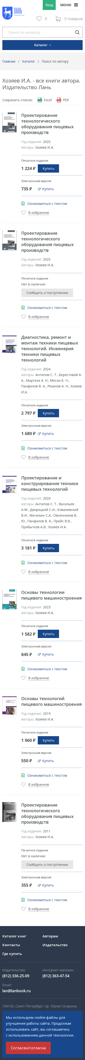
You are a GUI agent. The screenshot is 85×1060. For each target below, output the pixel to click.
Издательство (55, 944)
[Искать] (77, 32)
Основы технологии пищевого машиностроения (51, 595)
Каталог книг (14, 936)
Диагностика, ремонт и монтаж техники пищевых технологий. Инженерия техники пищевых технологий (49, 348)
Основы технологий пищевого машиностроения (51, 701)
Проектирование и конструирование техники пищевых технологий (49, 483)
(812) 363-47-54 (55, 975)
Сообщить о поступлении (47, 292)
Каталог (28, 61)
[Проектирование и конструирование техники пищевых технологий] (9, 485)
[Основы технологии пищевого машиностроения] (9, 599)
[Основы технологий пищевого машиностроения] (9, 706)
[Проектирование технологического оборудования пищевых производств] (9, 122)
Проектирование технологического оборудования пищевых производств (47, 123)
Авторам (50, 936)
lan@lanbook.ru (16, 990)
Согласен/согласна (28, 1048)
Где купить (12, 953)
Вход (49, 5)
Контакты (11, 944)
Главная (8, 61)
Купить (48, 168)
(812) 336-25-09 (15, 975)
